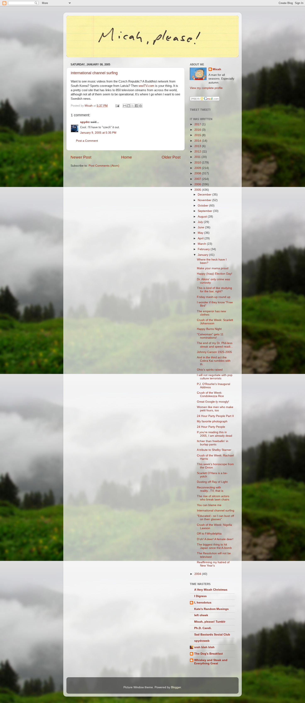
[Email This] (125, 106)
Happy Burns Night (209, 329)
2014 (198, 140)
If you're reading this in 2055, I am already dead (214, 434)
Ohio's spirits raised (210, 369)
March (202, 243)
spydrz (85, 122)
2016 (198, 129)
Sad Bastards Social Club (212, 634)
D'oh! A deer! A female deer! (215, 539)
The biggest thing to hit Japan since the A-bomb (214, 546)
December (205, 194)
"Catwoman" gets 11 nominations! (210, 336)
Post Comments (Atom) (104, 165)
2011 (197, 157)
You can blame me (209, 505)
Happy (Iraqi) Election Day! (214, 273)
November (205, 200)
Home (126, 157)
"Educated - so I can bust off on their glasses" (215, 517)
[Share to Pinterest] (140, 106)
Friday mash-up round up (213, 297)
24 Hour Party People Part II (215, 416)
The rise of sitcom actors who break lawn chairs (213, 498)
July (201, 222)
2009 (198, 168)
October (203, 205)
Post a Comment (87, 140)
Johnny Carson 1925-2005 (214, 352)
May (201, 232)
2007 (198, 179)
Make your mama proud (212, 268)
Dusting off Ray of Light (212, 481)
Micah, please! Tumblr (209, 621)
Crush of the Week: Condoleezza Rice (210, 394)
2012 (198, 151)
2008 (198, 173)
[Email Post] (117, 105)
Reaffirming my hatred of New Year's (213, 564)
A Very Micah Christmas (210, 589)
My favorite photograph (212, 421)
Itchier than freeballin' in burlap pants (212, 443)
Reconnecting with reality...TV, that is (210, 489)
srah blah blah (204, 647)
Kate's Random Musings (211, 609)
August (203, 216)
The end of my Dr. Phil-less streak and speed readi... (215, 345)
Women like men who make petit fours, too (215, 409)
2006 (198, 184)
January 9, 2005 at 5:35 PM (98, 132)
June (201, 227)
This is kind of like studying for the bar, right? (214, 289)
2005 (198, 189)
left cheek (201, 615)
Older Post (171, 157)
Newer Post (81, 157)
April (201, 238)
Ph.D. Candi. (203, 628)
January (203, 254)
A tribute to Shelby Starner (214, 449)
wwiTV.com (146, 85)
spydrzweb (202, 640)
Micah (217, 69)
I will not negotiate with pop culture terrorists (214, 377)
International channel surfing (94, 73)
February (204, 249)
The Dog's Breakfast (208, 653)
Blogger (176, 687)
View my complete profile (206, 88)
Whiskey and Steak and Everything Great (210, 662)
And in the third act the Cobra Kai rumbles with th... (214, 361)
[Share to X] (133, 106)
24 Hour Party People (211, 426)
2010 (198, 162)
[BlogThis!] (129, 106)
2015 (198, 135)
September (205, 211)
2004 (198, 573)
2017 (198, 124)
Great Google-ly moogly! (213, 401)
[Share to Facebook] (136, 106)
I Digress (200, 596)
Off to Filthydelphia (209, 533)
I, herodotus (202, 602)
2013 (198, 146)
